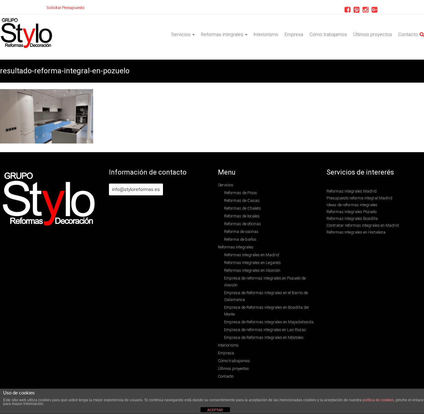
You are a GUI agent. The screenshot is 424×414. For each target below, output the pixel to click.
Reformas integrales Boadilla (352, 218)
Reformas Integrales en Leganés (252, 262)
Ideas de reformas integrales (352, 204)
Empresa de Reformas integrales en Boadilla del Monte (266, 310)
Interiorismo (266, 34)
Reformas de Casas (241, 200)
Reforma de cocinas (241, 231)
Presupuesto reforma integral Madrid (359, 198)
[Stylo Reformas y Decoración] (26, 21)
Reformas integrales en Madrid (251, 254)
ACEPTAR (215, 410)
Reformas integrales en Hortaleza (356, 232)
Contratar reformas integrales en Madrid (363, 225)
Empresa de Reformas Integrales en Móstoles (264, 337)
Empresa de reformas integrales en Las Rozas (265, 329)
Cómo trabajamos (328, 34)
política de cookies (378, 400)
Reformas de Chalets (242, 208)
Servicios (181, 34)
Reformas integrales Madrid (352, 191)
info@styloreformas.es (136, 189)
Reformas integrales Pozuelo (352, 211)
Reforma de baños (240, 239)
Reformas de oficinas (242, 223)
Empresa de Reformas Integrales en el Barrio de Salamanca (266, 296)
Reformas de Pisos (240, 192)
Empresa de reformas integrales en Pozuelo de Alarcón (265, 281)
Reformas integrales (222, 34)
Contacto (408, 34)
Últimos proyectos (372, 34)
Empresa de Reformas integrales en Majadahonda (268, 322)
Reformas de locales (241, 216)
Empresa (294, 34)
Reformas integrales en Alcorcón (252, 270)
